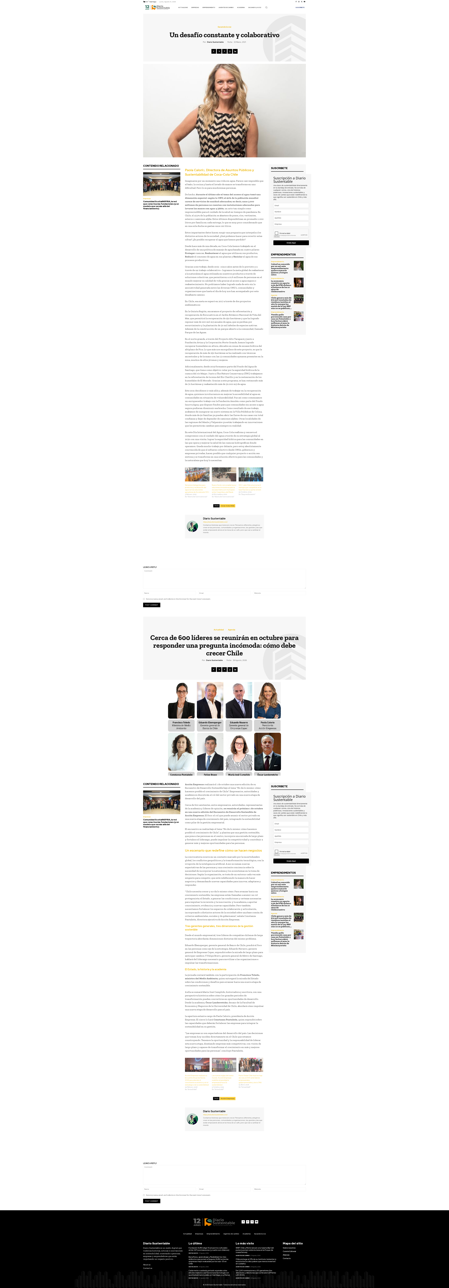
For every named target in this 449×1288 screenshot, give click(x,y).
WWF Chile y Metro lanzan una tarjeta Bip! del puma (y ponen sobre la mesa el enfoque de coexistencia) (255, 1250)
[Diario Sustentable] (194, 526)
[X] (301, 1)
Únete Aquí (291, 243)
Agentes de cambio (243, 1255)
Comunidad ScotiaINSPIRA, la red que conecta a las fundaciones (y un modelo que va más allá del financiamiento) (161, 205)
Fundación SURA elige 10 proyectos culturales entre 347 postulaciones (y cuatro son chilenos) (209, 1249)
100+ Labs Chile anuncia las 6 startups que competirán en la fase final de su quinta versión (250, 487)
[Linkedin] (235, 51)
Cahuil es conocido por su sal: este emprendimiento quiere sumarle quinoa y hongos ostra (280, 269)
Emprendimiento (277, 261)
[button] (266, 7)
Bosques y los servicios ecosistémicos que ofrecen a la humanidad (267, 554)
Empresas (147, 198)
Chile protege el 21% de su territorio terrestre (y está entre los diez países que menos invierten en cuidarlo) (256, 1261)
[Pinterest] (224, 51)
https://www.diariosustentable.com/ (215, 522)
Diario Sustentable (215, 42)
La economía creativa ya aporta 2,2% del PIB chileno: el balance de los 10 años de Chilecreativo (281, 286)
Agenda (274, 295)
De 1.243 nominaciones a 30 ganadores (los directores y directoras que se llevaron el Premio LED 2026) (256, 1272)
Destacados (193, 1253)
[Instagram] (298, 1)
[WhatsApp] (230, 51)
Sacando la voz (224, 27)
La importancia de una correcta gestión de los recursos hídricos (182, 554)
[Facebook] (296, 1)
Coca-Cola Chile (227, 506)
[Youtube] (304, 1)
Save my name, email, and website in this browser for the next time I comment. (178, 599)
